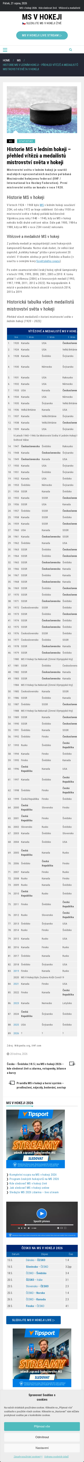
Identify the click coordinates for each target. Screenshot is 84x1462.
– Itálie (34, 1279)
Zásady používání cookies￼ (28, 1456)
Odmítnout (42, 1437)
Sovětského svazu (48, 261)
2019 (16, 970)
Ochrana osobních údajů (56, 1456)
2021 (16, 983)
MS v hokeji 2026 (28, 7)
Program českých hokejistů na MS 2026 (34, 1179)
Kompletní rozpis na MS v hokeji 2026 (33, 1174)
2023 (16, 1003)
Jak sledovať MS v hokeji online (29, 1188)
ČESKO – (36, 1273)
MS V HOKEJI (42, 17)
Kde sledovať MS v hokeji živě (28, 1183)
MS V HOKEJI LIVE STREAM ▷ (42, 35)
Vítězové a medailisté (69, 7)
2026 (16, 1033)
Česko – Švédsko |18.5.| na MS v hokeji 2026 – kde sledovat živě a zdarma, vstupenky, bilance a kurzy (36, 1068)
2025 (16, 1024)
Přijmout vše (42, 1426)
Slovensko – (37, 1286)
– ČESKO (37, 1266)
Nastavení (42, 1447)
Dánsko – (35, 1260)
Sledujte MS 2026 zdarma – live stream (34, 1192)
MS (10, 141)
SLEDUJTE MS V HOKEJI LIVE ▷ (33, 1320)
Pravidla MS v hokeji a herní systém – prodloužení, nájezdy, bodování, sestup (41, 1085)
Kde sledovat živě (48, 7)
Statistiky (26, 141)
